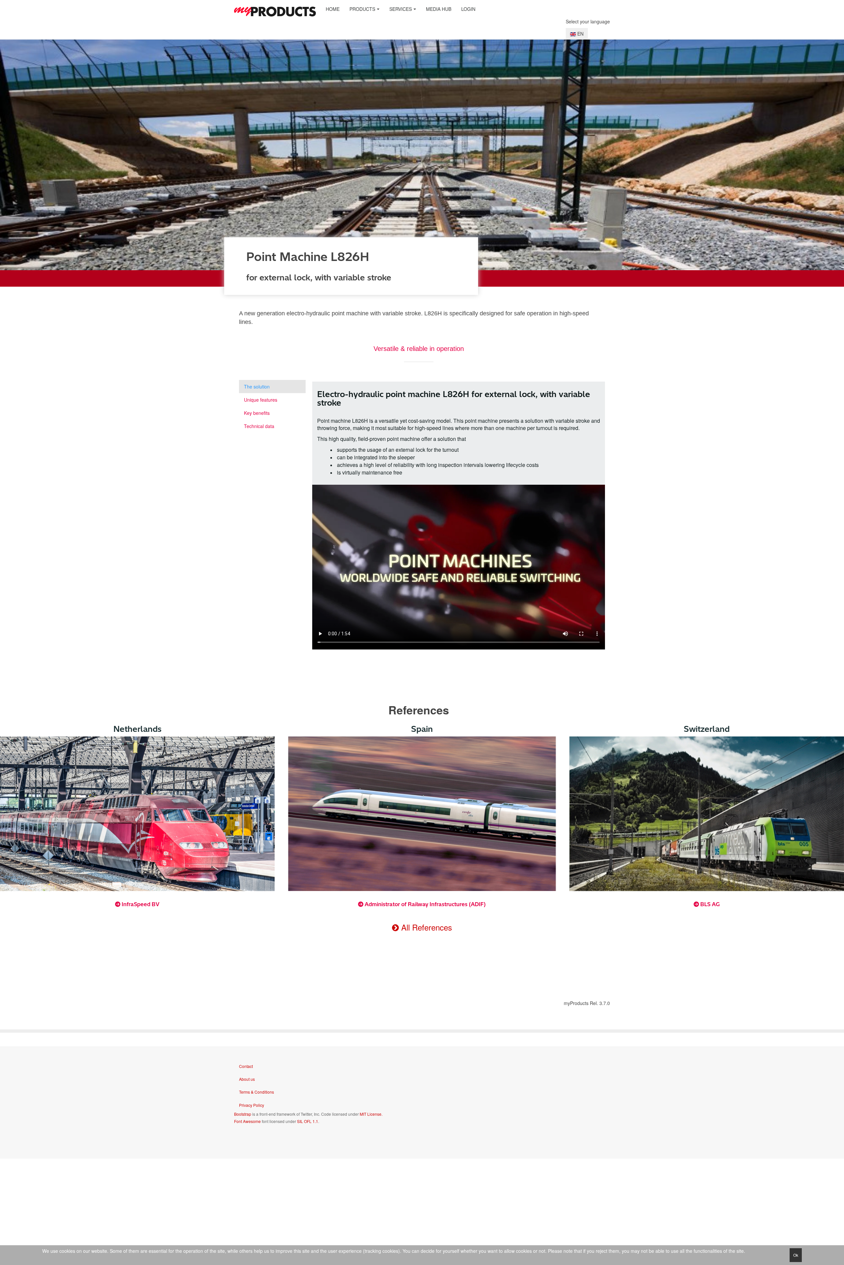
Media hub (438, 9)
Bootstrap (242, 1114)
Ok (795, 1255)
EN (580, 33)
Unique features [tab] (260, 399)
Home (333, 9)
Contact (246, 1066)
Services (400, 9)
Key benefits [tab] (257, 413)
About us (247, 1079)
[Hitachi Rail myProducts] (275, 11)
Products (362, 9)
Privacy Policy (251, 1105)
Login (468, 9)
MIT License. (371, 1114)
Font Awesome (247, 1121)
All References (425, 927)
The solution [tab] (257, 386)
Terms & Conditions (256, 1092)
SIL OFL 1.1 (307, 1121)
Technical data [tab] (259, 426)
